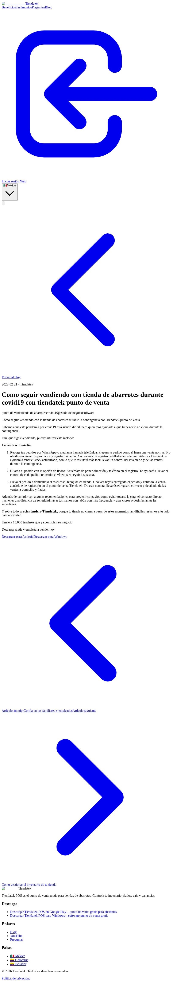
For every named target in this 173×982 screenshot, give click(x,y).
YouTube (16, 936)
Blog (48, 7)
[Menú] (3, 203)
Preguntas (38, 7)
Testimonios (24, 7)
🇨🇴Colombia (19, 960)
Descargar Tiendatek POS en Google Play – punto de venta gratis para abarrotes (63, 912)
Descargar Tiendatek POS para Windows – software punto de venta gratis (59, 915)
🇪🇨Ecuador (18, 964)
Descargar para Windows (50, 536)
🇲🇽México (17, 956)
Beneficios (9, 7)
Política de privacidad (16, 978)
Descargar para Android (18, 536)
